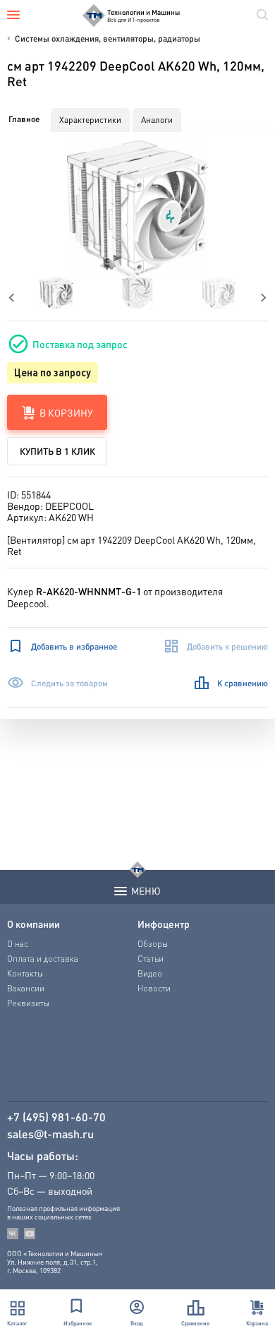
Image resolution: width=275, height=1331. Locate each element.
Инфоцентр (164, 923)
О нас (17, 943)
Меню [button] (146, 890)
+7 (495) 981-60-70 (56, 1117)
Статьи (151, 958)
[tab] (24, 119)
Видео (150, 973)
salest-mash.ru (50, 1134)
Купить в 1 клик (57, 451)
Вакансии (25, 988)
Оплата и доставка (42, 958)
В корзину (66, 412)
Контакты (25, 973)
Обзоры (153, 943)
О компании (33, 923)
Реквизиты (28, 1003)
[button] (137, 209)
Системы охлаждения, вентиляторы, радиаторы (107, 38)
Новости (154, 988)
